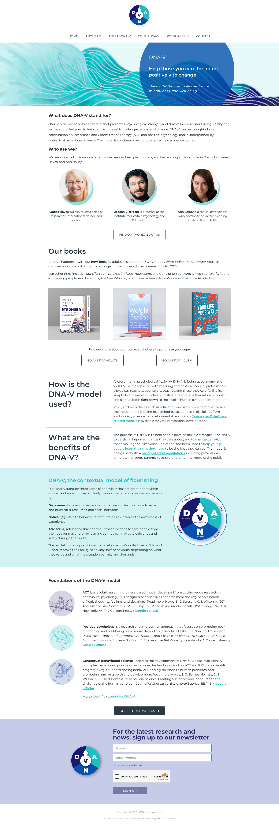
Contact (203, 36)
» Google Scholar (145, 610)
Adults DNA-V (120, 36)
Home (73, 36)
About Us (93, 36)
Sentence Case (146, 818)
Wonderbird (118, 818)
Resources (176, 36)
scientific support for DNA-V (113, 696)
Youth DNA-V (148, 36)
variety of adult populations (163, 453)
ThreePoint (170, 818)
